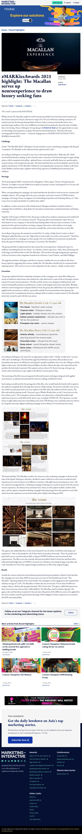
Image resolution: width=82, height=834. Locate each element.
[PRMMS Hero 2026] (41, 16)
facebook (19, 106)
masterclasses (62, 774)
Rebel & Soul (49, 127)
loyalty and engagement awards (41, 765)
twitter (11, 106)
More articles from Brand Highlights (40, 624)
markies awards (36, 775)
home (4, 30)
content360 (62, 756)
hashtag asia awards (37, 788)
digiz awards (35, 762)
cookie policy (34, 806)
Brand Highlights (16, 30)
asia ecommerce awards (38, 759)
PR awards (34, 781)
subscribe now (22, 741)
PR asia (60, 765)
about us (33, 797)
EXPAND (60, 762)
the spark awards (37, 784)
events (32, 810)
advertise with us (35, 800)
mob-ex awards (36, 778)
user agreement (35, 819)
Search (68, 3)
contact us (33, 803)
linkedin (28, 106)
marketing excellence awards (40, 772)
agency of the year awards (39, 756)
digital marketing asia (64, 759)
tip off (32, 816)
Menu (77, 3)
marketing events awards (38, 769)
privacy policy (34, 813)
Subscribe (58, 3)
